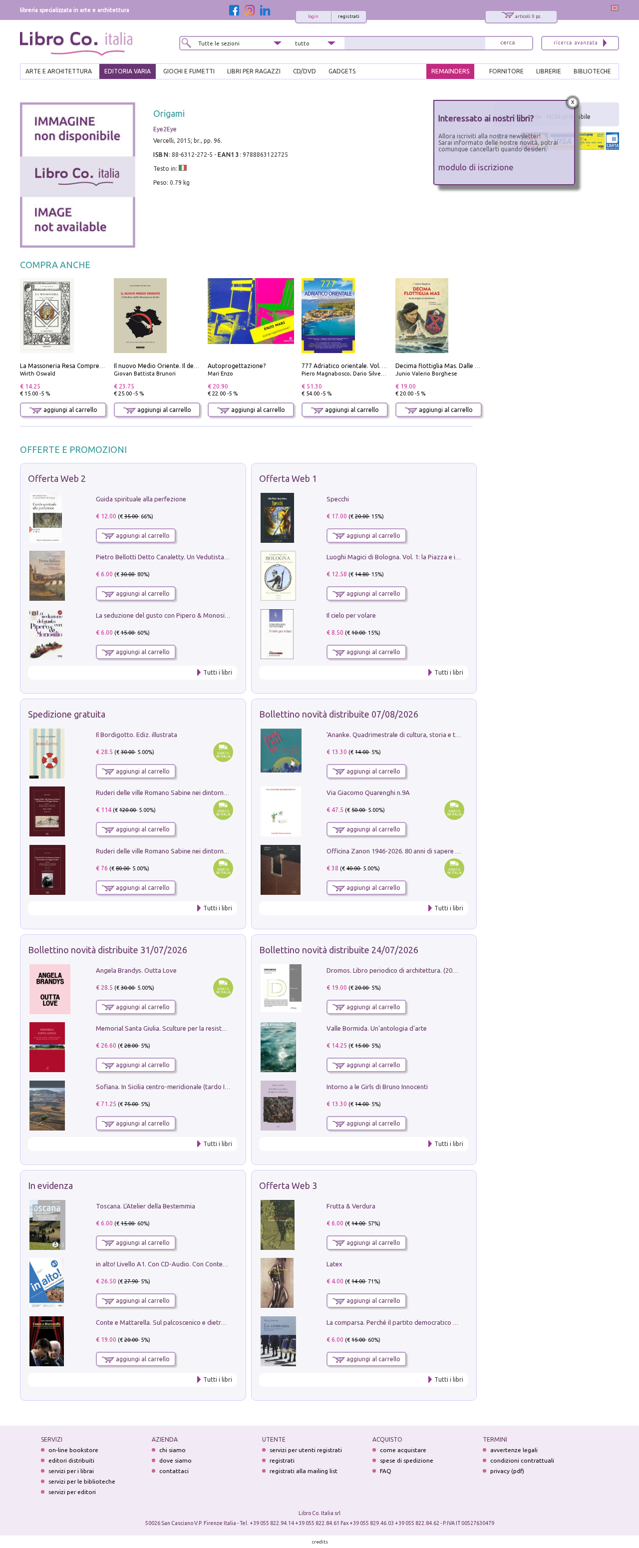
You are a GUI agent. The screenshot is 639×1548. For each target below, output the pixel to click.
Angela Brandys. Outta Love (136, 970)
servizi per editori (72, 1492)
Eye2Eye (165, 129)
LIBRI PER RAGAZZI (254, 71)
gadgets (341, 71)
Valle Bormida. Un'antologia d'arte (376, 1028)
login (313, 16)
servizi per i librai (71, 1471)
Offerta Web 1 (288, 478)
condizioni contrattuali (522, 1460)
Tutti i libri (217, 672)
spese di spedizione (406, 1460)
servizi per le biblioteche (81, 1481)
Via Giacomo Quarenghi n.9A (368, 792)
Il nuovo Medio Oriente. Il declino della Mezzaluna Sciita (193, 366)
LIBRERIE (548, 71)
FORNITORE (506, 71)
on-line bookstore (73, 1450)
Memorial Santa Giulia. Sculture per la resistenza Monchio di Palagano (197, 1028)
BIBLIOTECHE (592, 71)
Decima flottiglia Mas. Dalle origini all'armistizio (463, 366)
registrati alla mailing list (303, 1471)
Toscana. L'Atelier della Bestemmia (145, 1205)
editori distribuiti (71, 1460)
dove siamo (175, 1460)
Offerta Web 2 (57, 478)
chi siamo (172, 1450)
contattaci (174, 1471)
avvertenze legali (514, 1450)
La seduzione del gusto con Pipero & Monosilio (164, 615)
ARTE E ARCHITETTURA (58, 71)
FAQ (385, 1471)
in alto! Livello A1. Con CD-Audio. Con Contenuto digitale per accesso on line (206, 1263)
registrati (348, 16)
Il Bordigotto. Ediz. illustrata (136, 734)
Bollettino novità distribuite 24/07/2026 (338, 950)
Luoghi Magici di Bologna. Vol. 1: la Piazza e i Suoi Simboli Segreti (421, 556)
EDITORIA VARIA (127, 71)
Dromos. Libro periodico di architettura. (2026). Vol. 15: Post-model (423, 970)
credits (320, 1542)
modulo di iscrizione (476, 167)
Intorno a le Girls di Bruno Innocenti (377, 1086)
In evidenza (50, 1185)
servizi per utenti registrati (306, 1450)
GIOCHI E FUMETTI (189, 71)
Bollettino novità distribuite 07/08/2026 (338, 714)
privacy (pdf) (507, 1471)
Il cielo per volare (351, 615)
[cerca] (508, 43)
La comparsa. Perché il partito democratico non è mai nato (411, 1322)
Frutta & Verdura (350, 1205)
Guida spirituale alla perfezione (141, 498)
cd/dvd (304, 71)
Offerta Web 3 (288, 1185)
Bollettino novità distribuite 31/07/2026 (107, 950)
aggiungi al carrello (69, 409)
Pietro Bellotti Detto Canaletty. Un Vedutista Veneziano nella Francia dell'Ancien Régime (222, 556)
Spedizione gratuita (66, 714)
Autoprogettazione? (237, 366)
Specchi (337, 498)
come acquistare (403, 1450)
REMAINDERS (450, 71)
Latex (334, 1263)
